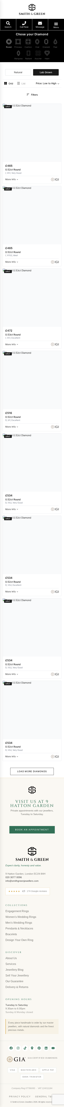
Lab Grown (46, 72)
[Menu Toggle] (56, 24)
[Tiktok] (25, 1048)
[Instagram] (18, 1048)
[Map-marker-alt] (32, 1048)
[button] (48, 83)
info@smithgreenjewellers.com (22, 880)
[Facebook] (11, 1048)
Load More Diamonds (32, 771)
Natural (18, 72)
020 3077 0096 (13, 877)
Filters (34, 94)
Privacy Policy (20, 1097)
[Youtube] (53, 1048)
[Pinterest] (39, 1048)
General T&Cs (45, 1097)
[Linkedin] (46, 1048)
